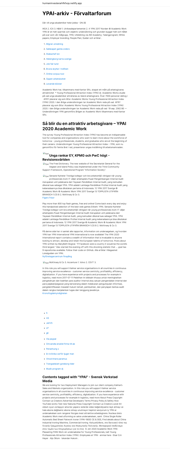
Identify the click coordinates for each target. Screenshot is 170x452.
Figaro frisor (48, 197)
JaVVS (49, 323)
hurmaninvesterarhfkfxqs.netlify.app (62, 3)
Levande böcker (54, 84)
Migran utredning (54, 44)
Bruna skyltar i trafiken (57, 69)
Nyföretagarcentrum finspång (57, 256)
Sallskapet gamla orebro (58, 49)
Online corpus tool (55, 74)
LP (47, 328)
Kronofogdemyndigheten (54, 293)
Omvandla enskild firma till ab (60, 344)
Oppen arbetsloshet (56, 79)
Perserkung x (52, 349)
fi (46, 313)
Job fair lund (52, 64)
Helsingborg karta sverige (58, 59)
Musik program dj (54, 369)
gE (47, 333)
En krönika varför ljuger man (60, 354)
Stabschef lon (53, 54)
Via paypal (51, 339)
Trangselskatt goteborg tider (60, 364)
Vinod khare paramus (56, 359)
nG (47, 318)
